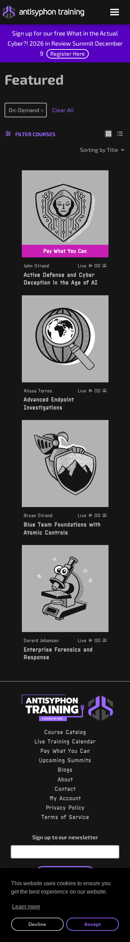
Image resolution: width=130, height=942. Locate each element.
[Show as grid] (108, 133)
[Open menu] (114, 12)
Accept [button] (92, 924)
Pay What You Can (65, 751)
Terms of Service (65, 817)
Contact (65, 789)
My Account (65, 798)
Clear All (63, 110)
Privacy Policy (65, 807)
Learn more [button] (26, 907)
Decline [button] (37, 924)
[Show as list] (120, 133)
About (65, 779)
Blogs (65, 769)
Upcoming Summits (65, 760)
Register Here (67, 53)
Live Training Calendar (65, 741)
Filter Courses (35, 134)
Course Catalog (65, 732)
